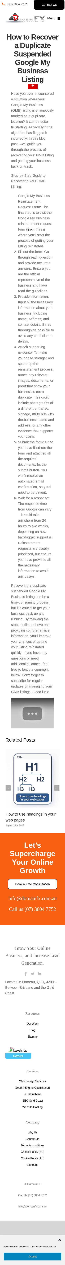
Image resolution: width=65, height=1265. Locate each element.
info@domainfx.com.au (32, 932)
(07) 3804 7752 (18, 4)
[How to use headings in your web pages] (32, 811)
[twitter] (32, 1008)
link (30, 240)
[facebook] (25, 1008)
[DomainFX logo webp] (26, 14)
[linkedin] (39, 1008)
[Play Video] (12, 735)
